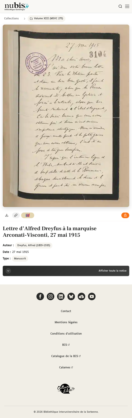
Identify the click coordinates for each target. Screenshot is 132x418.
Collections (11, 18)
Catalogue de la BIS (64, 356)
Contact (66, 311)
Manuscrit (20, 258)
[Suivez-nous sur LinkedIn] (61, 296)
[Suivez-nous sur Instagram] (50, 296)
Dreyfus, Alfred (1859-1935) (33, 245)
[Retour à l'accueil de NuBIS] (16, 6)
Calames (64, 367)
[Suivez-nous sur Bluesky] (71, 296)
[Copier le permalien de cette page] (16, 215)
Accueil (115, 17)
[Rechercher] (120, 6)
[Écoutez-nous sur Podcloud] (81, 296)
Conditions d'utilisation (66, 333)
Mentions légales (66, 322)
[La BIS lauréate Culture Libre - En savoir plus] (66, 389)
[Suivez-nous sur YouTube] (92, 296)
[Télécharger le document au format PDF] (7, 215)
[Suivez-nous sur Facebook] (40, 296)
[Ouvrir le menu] (127, 6)
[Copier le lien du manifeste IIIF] (27, 215)
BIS (64, 344)
